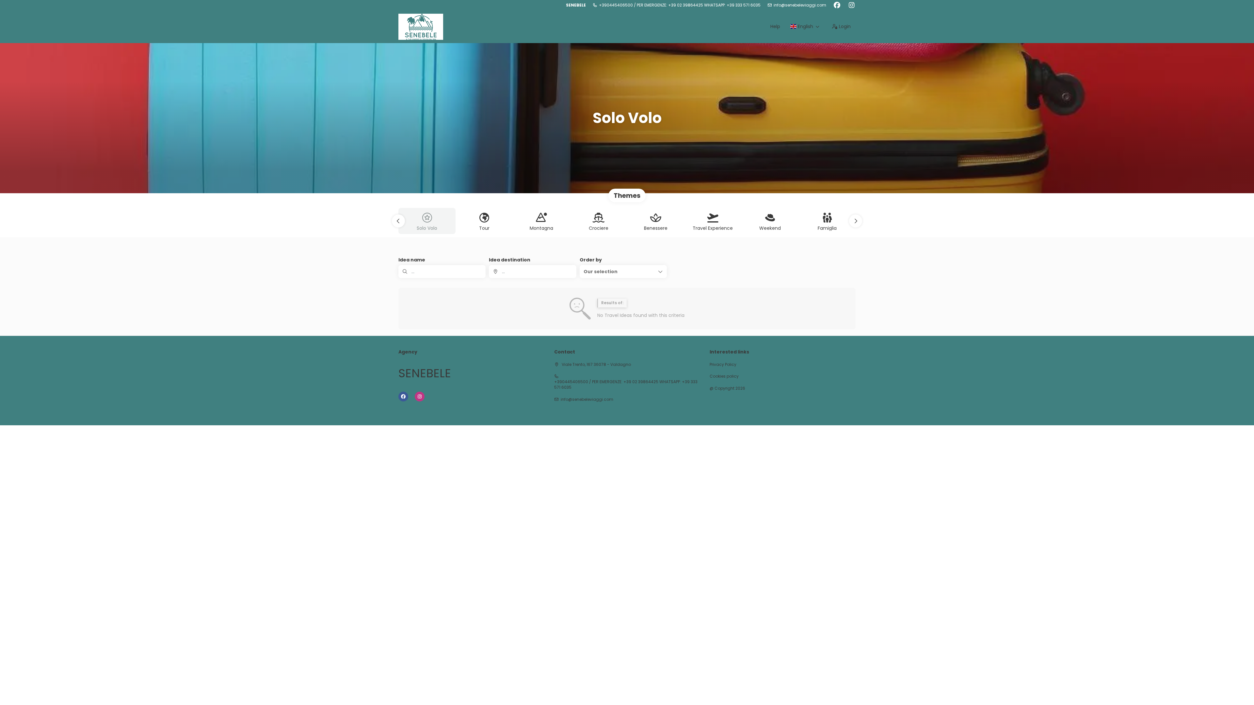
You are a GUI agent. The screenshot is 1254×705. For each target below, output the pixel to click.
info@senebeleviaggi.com (800, 5)
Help (775, 26)
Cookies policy (724, 376)
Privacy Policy (723, 364)
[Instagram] (851, 5)
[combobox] (532, 271)
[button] (398, 220)
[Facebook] (837, 5)
